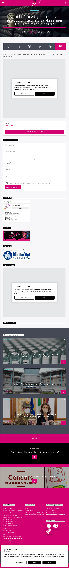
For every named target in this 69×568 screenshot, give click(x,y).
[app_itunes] (56, 526)
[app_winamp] (49, 531)
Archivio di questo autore (34, 131)
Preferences (19, 562)
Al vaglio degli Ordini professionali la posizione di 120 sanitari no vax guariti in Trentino (35, 355)
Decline (34, 562)
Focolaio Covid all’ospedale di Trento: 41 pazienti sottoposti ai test (35, 385)
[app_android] (49, 526)
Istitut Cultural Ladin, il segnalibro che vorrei (35, 476)
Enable (44, 93)
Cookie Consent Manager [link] (10, 549)
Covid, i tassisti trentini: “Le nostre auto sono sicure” (35, 452)
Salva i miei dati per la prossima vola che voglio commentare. (29, 183)
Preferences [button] (39, 558)
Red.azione (31, 32)
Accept (49, 562)
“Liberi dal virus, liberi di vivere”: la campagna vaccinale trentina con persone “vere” (35, 415)
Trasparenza (7, 540)
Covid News (34, 12)
